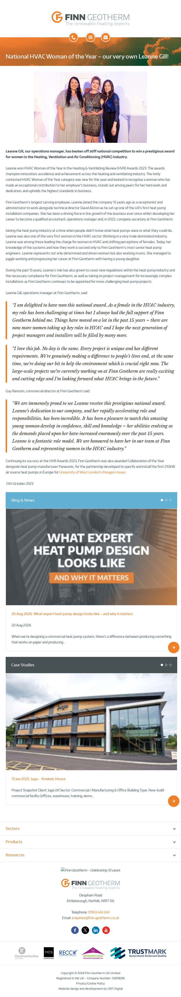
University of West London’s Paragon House (92, 472)
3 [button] (171, 500)
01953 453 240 (99, 912)
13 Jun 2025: (39, 779)
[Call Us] (73, 37)
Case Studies (22, 665)
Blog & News (22, 500)
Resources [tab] (15, 855)
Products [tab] (14, 841)
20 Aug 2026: (72, 614)
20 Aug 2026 (21, 625)
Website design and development (80, 988)
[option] (91, 579)
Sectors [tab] (13, 828)
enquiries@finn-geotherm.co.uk (95, 918)
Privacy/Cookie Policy (90, 983)
